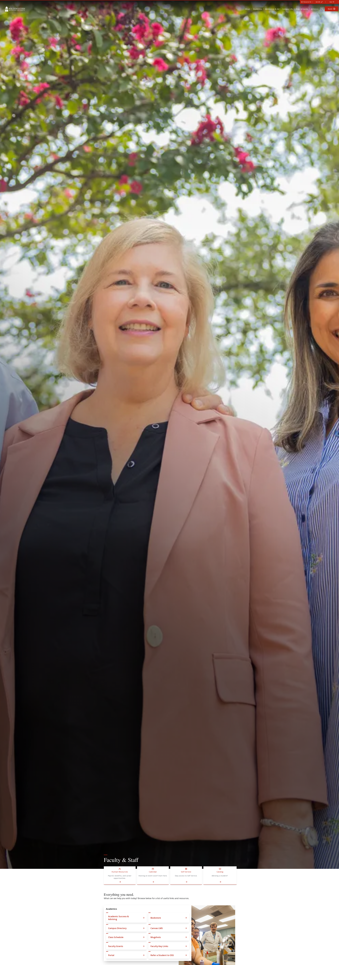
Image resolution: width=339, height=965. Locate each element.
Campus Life (287, 9)
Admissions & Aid (272, 9)
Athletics (314, 9)
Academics (257, 9)
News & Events (302, 9)
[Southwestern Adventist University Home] (15, 9)
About (247, 9)
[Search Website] (322, 9)
